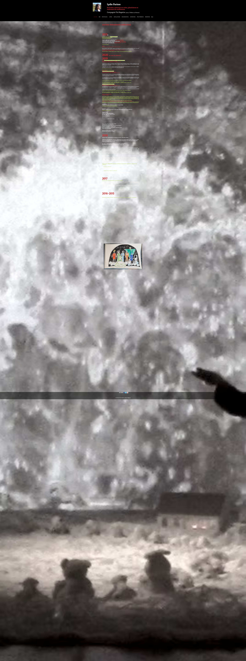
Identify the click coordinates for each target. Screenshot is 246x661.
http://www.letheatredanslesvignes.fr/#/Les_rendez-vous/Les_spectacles (117, 172)
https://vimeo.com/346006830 (106, 110)
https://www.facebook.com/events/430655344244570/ (109, 105)
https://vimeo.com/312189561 (106, 128)
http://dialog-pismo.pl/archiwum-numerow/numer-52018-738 (113, 144)
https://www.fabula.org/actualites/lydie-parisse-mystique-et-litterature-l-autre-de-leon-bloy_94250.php (116, 80)
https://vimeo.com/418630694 (106, 38)
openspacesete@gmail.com (105, 116)
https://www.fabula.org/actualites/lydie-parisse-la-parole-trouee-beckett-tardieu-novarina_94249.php (116, 90)
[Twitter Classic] (126, 392)
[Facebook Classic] (124, 392)
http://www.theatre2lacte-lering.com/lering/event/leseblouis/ (111, 125)
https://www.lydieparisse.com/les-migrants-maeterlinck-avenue (112, 127)
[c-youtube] (127, 392)
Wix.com (129, 397)
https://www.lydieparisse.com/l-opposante (126, 51)
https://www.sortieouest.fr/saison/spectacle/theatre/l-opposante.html (115, 168)
